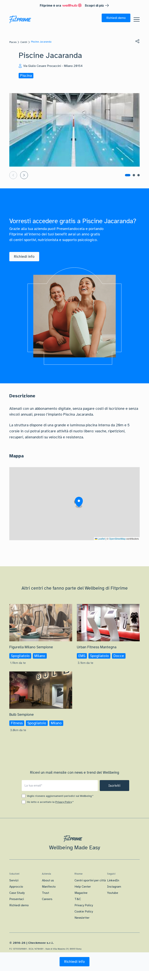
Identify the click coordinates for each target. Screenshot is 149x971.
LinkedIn (113, 880)
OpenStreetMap (117, 538)
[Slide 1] (127, 175)
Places (12, 42)
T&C (77, 899)
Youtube (112, 893)
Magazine (80, 893)
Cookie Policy (83, 911)
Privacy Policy (63, 802)
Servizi (13, 880)
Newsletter (81, 918)
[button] (116, 18)
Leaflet (101, 538)
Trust (45, 893)
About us (48, 880)
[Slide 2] (134, 175)
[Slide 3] (138, 175)
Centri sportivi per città (90, 880)
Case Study (17, 893)
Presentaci (16, 899)
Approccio (16, 887)
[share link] (137, 41)
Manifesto (49, 887)
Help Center (82, 887)
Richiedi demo (19, 905)
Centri (23, 42)
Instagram (114, 887)
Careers (47, 899)
